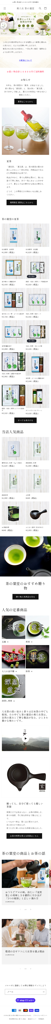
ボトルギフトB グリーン (34, 410)
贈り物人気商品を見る (25, 597)
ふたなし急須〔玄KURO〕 (35, 527)
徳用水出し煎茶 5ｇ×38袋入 (12, 463)
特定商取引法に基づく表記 (17, 1019)
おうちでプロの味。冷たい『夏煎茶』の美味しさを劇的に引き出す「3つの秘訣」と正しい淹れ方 (23, 895)
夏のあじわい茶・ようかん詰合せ (13, 314)
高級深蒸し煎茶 (31, 463)
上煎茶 (28, 495)
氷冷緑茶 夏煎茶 (8, 249)
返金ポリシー (32, 1019)
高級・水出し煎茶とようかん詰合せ (13, 409)
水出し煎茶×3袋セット (33, 314)
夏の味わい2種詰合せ (9, 282)
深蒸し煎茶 (7, 700)
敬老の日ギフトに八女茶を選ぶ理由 (24, 951)
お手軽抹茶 (5, 527)
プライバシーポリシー (40, 1015)
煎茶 (28, 641)
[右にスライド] (30, 909)
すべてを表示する (25, 420)
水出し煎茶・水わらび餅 (34, 346)
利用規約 (41, 1019)
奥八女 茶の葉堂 (14, 1015)
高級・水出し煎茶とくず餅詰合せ (37, 282)
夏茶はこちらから (25, 101)
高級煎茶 (5, 495)
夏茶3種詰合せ (7, 346)
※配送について (25, 60)
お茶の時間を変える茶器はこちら (24, 836)
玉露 (4, 641)
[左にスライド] (20, 909)
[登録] (43, 992)
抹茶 (28, 671)
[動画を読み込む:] (25, 738)
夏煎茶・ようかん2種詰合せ (35, 378)
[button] (4, 8)
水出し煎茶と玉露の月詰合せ (11, 374)
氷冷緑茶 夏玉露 (32, 249)
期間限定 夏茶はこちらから (21, 202)
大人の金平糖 (8, 671)
